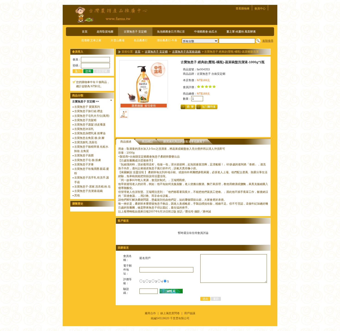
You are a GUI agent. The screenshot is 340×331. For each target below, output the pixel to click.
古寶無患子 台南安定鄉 (211, 73)
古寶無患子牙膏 (84, 164)
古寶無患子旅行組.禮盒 (88, 111)
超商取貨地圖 (105, 31)
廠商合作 (150, 313)
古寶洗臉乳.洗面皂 (85, 142)
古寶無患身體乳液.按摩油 (89, 133)
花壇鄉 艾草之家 (91, 40)
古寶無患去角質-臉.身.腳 (89, 138)
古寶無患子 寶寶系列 (87, 106)
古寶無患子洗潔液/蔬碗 (88, 191)
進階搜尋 (267, 40)
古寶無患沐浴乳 (84, 129)
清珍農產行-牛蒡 (167, 40)
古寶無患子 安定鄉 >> (85, 101)
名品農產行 (141, 40)
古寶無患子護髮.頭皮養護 (89, 124)
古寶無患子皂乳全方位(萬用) (91, 115)
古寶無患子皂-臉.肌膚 (87, 160)
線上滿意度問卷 (170, 313)
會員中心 (260, 8)
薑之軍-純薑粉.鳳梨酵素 (241, 31)
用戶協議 (189, 313)
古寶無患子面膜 (84, 155)
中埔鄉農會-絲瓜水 (205, 31)
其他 (77, 195)
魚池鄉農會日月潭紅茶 (171, 31)
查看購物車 (243, 8)
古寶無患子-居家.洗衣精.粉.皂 (92, 186)
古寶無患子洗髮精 (85, 120)
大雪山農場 (117, 40)
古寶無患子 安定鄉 (135, 31)
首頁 (84, 31)
